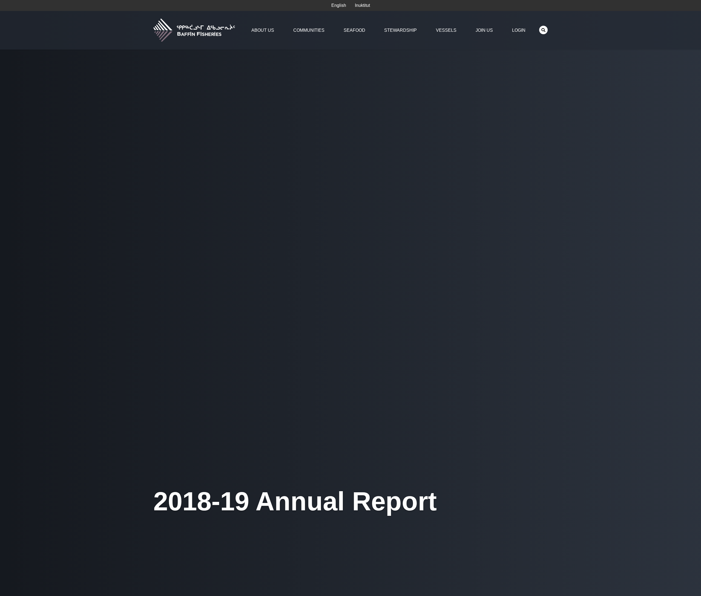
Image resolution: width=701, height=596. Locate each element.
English (338, 5)
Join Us (484, 30)
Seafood (354, 30)
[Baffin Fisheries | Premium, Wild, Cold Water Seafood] (195, 30)
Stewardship (400, 30)
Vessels (446, 30)
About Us (262, 30)
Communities (308, 30)
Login (518, 30)
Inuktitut (362, 5)
